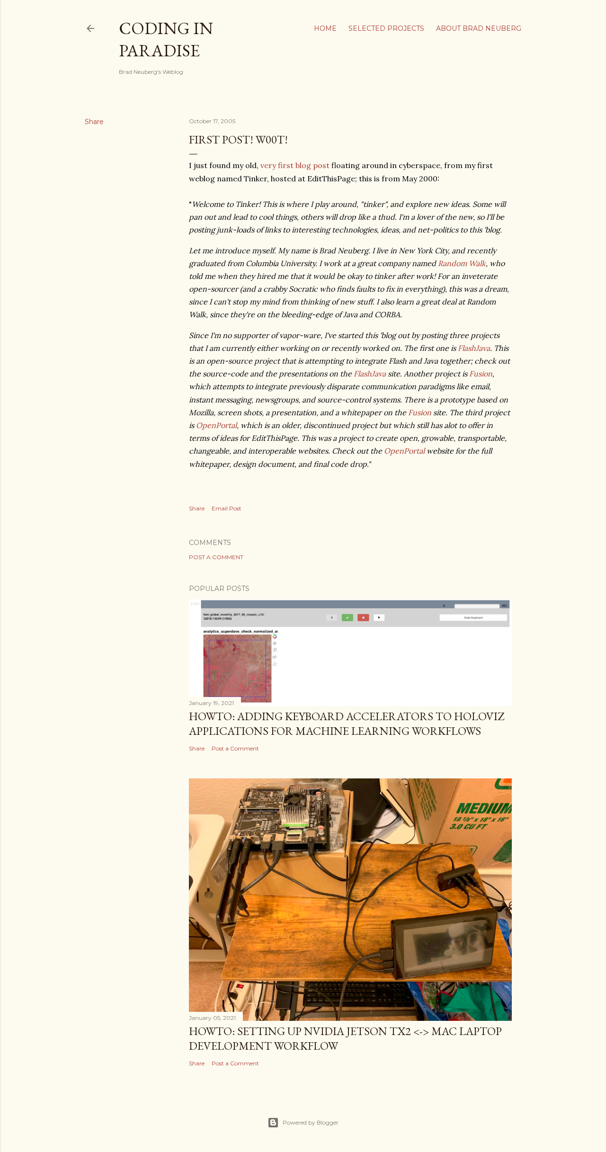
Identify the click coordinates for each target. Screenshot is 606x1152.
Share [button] (94, 121)
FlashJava (474, 348)
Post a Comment (216, 557)
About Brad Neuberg (478, 28)
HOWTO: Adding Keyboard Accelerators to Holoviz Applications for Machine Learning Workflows (346, 723)
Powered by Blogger (311, 1122)
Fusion (480, 373)
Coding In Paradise (166, 39)
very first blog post (295, 165)
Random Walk (462, 263)
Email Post (226, 508)
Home (325, 28)
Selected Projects (386, 28)
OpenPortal (216, 425)
